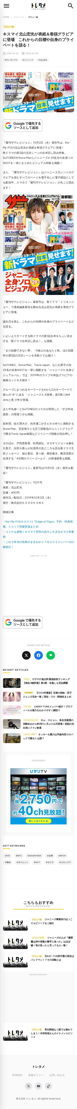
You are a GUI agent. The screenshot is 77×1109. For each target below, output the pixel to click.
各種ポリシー (36, 1075)
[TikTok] (48, 1086)
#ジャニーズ (27, 60)
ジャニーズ (19, 17)
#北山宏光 (42, 60)
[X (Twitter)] (28, 1086)
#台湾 (50, 855)
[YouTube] (38, 1086)
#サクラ (50, 862)
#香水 (8, 862)
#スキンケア (65, 862)
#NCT (37, 862)
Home (6, 17)
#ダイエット (22, 862)
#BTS (19, 855)
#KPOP (62, 855)
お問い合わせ (57, 1075)
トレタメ (38, 1066)
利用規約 (17, 1075)
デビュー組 (9, 27)
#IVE (7, 855)
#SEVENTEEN (34, 855)
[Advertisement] (38, 590)
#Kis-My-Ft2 (11, 60)
